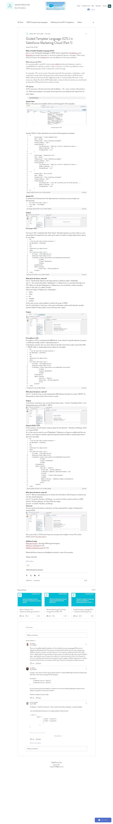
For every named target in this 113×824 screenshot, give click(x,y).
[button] (93, 22)
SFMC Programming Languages (37, 22)
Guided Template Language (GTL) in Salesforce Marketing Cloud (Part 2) (83, 610)
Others (79, 22)
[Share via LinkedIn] (35, 575)
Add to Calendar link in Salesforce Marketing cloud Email (29, 610)
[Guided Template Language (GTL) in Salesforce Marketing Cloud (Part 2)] (83, 599)
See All (93, 590)
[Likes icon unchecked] (31, 663)
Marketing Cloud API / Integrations (62, 22)
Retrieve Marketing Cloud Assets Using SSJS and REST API (56, 610)
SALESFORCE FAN (22, 4)
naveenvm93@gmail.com (57, 767)
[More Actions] (86, 644)
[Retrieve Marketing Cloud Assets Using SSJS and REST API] (56, 599)
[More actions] (86, 34)
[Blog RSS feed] (109, 6)
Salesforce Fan (56, 762)
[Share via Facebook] (26, 575)
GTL (28, 565)
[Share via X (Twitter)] (31, 575)
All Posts (20, 22)
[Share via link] (39, 575)
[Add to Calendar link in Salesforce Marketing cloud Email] (30, 599)
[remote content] (56, 164)
